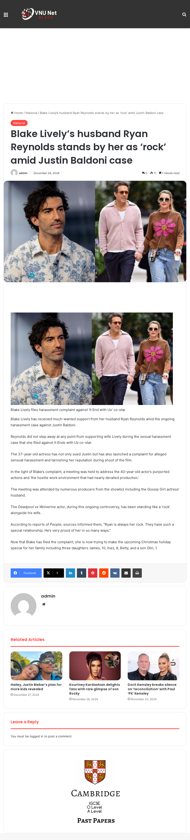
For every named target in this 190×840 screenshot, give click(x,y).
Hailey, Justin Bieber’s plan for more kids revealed (36, 686)
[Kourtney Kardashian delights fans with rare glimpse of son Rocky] (95, 666)
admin (23, 173)
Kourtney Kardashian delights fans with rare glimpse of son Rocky (94, 689)
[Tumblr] (81, 573)
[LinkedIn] (70, 573)
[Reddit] (103, 573)
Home (18, 113)
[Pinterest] (92, 573)
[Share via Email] (126, 573)
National (31, 113)
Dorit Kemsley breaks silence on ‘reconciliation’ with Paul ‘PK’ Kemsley (152, 689)
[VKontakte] (115, 573)
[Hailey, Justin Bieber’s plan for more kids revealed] (36, 666)
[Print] (137, 573)
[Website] (44, 604)
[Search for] (184, 16)
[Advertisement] (95, 67)
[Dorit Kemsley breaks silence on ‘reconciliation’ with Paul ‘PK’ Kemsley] (153, 666)
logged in (36, 736)
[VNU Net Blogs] (39, 14)
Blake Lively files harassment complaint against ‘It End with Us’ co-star (68, 410)
